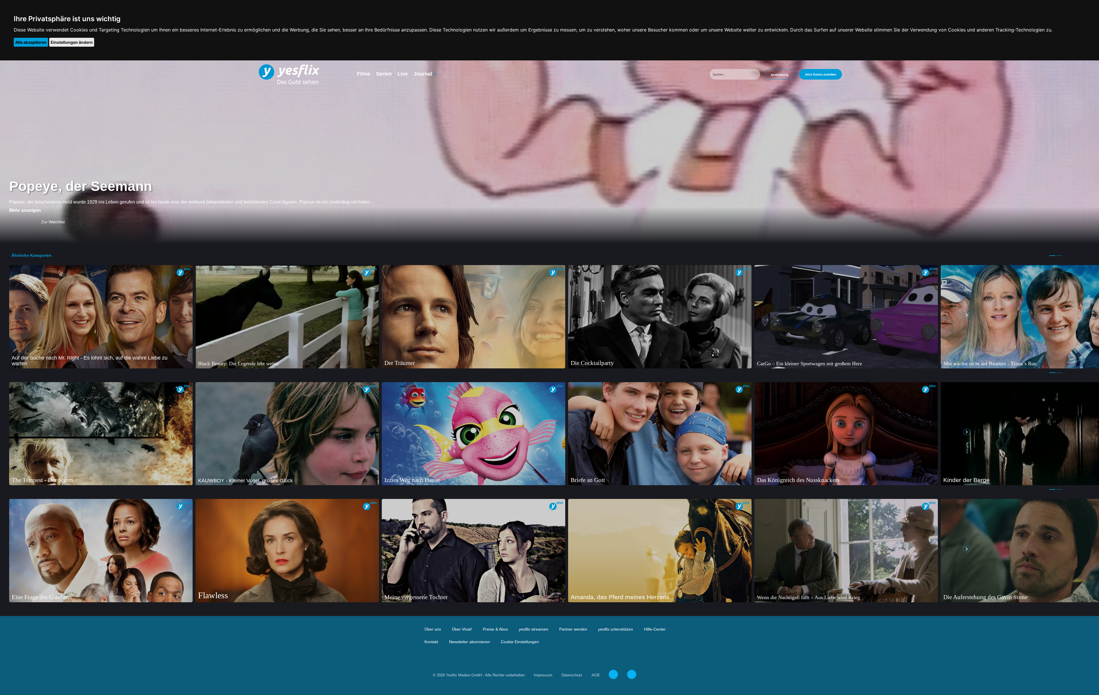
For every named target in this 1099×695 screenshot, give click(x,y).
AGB (596, 675)
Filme (363, 74)
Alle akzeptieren (31, 42)
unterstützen (615, 629)
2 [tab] (1059, 255)
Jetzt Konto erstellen (820, 74)
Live (403, 74)
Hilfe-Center (655, 629)
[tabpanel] (101, 316)
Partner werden (573, 629)
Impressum (543, 675)
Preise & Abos (495, 629)
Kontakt (431, 641)
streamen (533, 629)
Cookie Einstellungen (520, 641)
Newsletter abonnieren (469, 641)
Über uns (432, 629)
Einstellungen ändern (72, 42)
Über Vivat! (462, 629)
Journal (423, 74)
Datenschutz (572, 675)
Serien (384, 74)
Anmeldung (779, 74)
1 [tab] (1052, 255)
